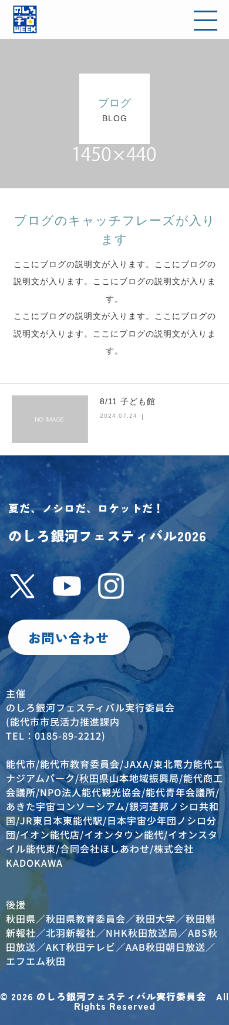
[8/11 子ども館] (50, 418)
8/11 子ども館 (128, 401)
